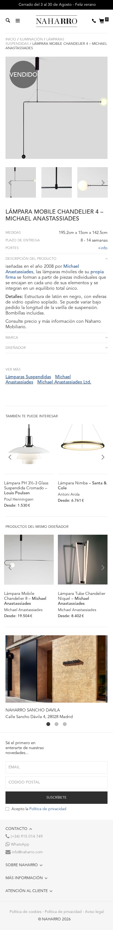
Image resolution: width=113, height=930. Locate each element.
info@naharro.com (27, 852)
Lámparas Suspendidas (28, 377)
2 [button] (56, 724)
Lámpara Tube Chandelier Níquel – (81, 599)
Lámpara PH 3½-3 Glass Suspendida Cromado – (26, 488)
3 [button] (64, 724)
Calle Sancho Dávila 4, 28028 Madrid (39, 717)
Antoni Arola (69, 494)
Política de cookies (25, 912)
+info (103, 248)
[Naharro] (56, 21)
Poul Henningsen (18, 499)
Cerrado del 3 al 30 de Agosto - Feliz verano (57, 5)
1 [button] (48, 724)
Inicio (10, 39)
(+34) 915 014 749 (26, 836)
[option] (20, 182)
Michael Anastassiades (23, 610)
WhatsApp (19, 844)
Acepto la (39, 809)
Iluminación (31, 39)
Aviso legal (94, 912)
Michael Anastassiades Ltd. (64, 382)
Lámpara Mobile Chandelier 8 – (25, 599)
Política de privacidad (47, 809)
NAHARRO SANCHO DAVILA (32, 710)
